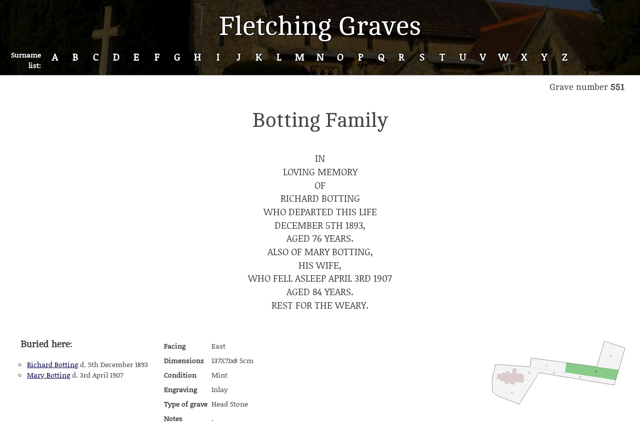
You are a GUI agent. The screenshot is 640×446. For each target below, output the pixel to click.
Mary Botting (48, 375)
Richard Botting (52, 364)
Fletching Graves (320, 26)
